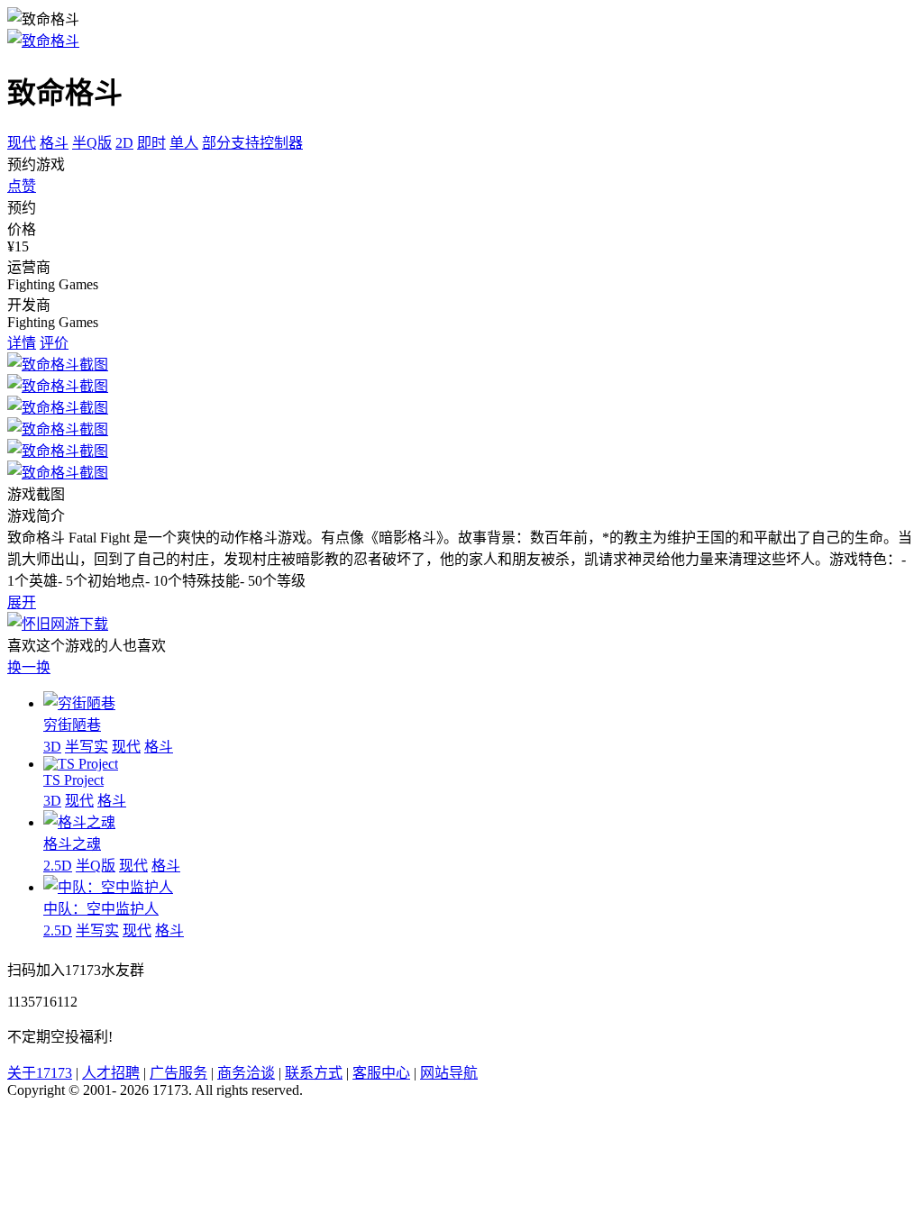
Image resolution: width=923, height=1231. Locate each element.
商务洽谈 (246, 1073)
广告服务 (178, 1073)
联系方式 (314, 1073)
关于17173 (39, 1073)
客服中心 (381, 1073)
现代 (21, 142)
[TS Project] (80, 763)
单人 (183, 142)
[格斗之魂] (79, 822)
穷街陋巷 (72, 725)
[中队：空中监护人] (108, 887)
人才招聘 (111, 1073)
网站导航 (449, 1073)
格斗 (54, 142)
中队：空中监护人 (101, 908)
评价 (54, 343)
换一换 (28, 667)
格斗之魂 (72, 844)
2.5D (57, 865)
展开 (21, 602)
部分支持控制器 (252, 142)
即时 (151, 142)
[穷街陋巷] (79, 703)
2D (124, 142)
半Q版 (92, 142)
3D (52, 746)
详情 (21, 343)
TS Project (73, 780)
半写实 (86, 746)
